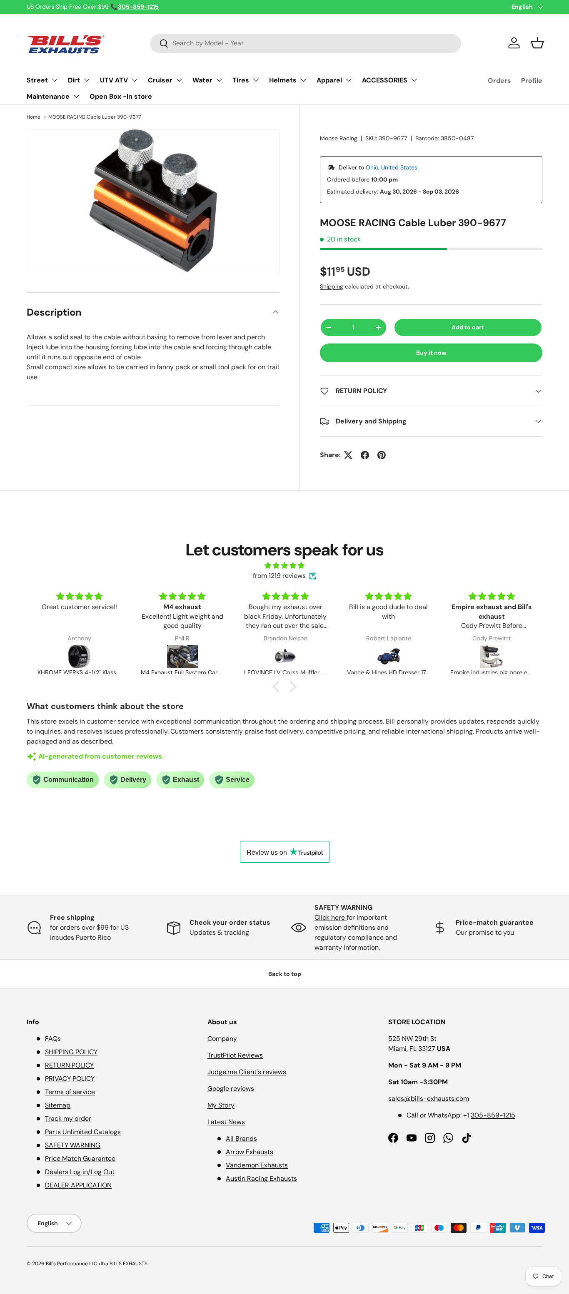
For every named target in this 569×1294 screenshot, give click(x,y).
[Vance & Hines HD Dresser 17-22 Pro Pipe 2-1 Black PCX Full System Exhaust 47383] (388, 656)
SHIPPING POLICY (71, 1052)
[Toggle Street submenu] (55, 80)
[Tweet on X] (348, 455)
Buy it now (431, 352)
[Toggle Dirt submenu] (87, 80)
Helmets (283, 80)
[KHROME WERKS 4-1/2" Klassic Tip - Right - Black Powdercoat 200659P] (79, 656)
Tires (240, 80)
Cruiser (160, 80)
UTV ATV (114, 80)
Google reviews (230, 1088)
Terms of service (70, 1091)
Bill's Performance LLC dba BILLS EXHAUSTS (96, 1263)
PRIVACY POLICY (70, 1078)
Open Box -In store (121, 96)
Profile (531, 80)
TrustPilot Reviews (235, 1055)
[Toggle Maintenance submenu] (76, 96)
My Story (221, 1105)
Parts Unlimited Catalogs (83, 1131)
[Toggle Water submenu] (219, 80)
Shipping (331, 286)
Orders (499, 80)
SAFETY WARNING (72, 1145)
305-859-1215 (493, 1115)
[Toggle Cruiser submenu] (179, 80)
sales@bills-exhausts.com (428, 1098)
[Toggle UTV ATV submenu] (135, 80)
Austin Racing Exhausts (261, 1178)
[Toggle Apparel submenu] (349, 80)
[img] (284, 565)
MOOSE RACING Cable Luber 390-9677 (94, 117)
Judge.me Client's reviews (246, 1072)
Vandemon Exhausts (257, 1165)
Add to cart (468, 327)
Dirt (74, 80)
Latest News (226, 1121)
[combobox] (305, 43)
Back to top (284, 974)
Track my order (68, 1118)
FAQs (53, 1038)
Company (222, 1038)
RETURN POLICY (69, 1065)
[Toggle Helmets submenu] (303, 80)
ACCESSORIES (384, 80)
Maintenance (48, 96)
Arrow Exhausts (249, 1151)
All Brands (241, 1138)
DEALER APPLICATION (78, 1185)
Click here (330, 917)
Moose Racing (338, 138)
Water (202, 80)
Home (33, 117)
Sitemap (57, 1105)
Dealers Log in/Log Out (80, 1171)
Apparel (329, 80)
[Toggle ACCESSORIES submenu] (414, 80)
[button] (537, 43)
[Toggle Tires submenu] (256, 80)
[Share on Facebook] (365, 455)
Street (37, 80)
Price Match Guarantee (80, 1158)
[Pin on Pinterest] (381, 455)
